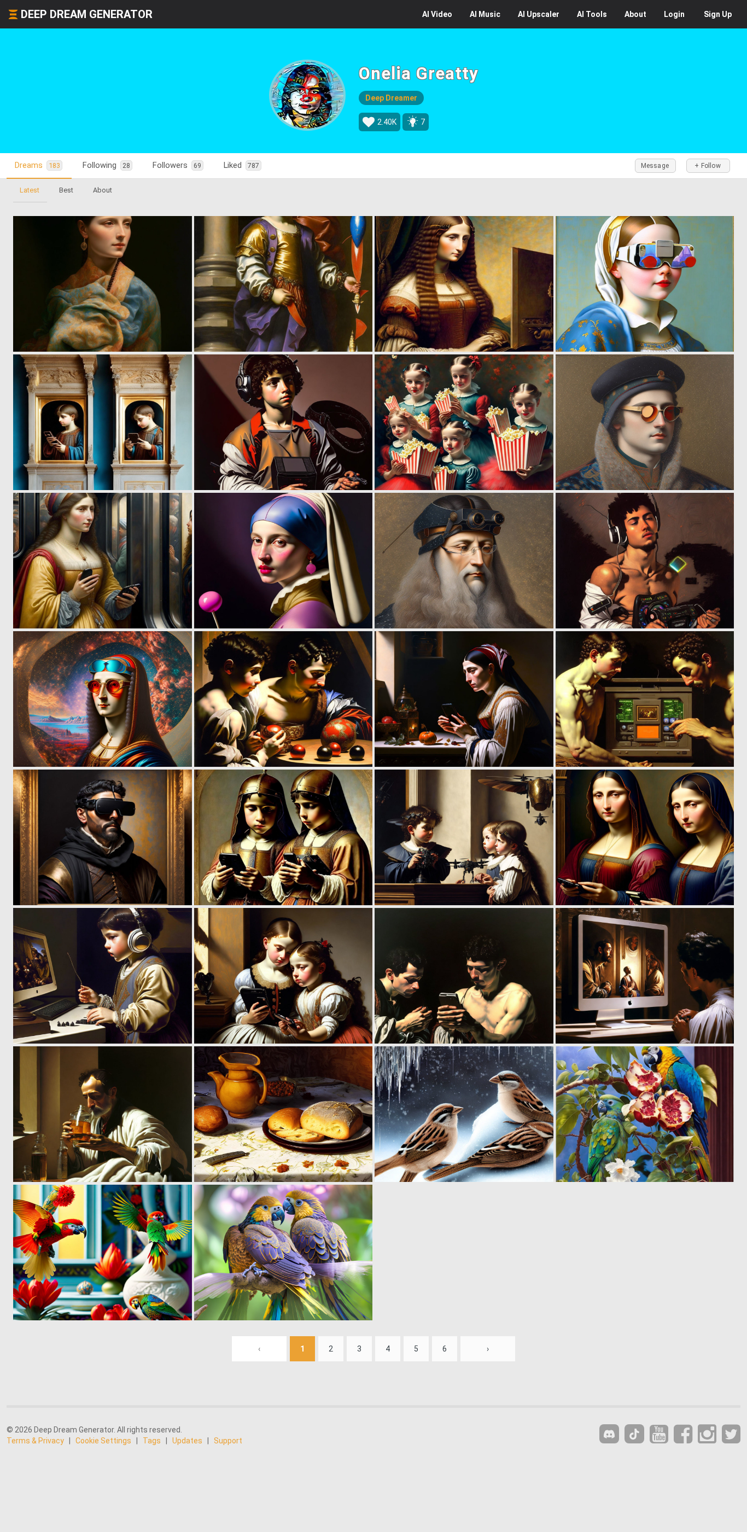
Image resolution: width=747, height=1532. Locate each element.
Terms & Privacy (35, 1440)
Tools (592, 14)
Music (485, 14)
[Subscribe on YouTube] (659, 1434)
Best (66, 190)
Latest (29, 190)
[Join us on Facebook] (683, 1434)
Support (228, 1440)
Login (674, 14)
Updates (187, 1440)
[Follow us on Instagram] (707, 1434)
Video (437, 14)
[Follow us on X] (731, 1434)
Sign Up (718, 14)
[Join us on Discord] (609, 1433)
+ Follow (708, 166)
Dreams (37, 165)
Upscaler (538, 14)
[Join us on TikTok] (634, 1433)
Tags (152, 1440)
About (635, 14)
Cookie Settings (103, 1440)
